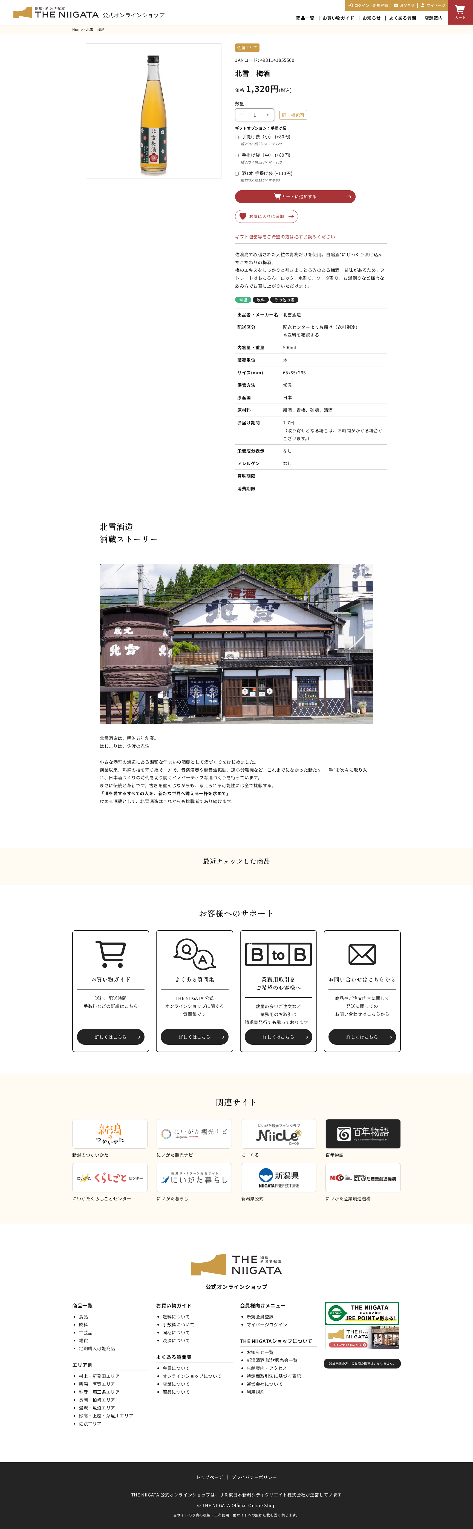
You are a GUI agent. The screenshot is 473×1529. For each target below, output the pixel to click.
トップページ (209, 1477)
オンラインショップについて (192, 1376)
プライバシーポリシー (254, 1477)
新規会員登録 (260, 1316)
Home (77, 29)
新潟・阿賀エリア (97, 1384)
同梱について (176, 1332)
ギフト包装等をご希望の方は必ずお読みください (285, 236)
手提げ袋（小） (266, 136)
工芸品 (86, 1332)
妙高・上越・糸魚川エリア (106, 1415)
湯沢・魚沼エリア (97, 1407)
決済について (176, 1340)
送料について (176, 1316)
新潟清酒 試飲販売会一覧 (272, 1360)
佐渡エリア (90, 1423)
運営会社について (265, 1384)
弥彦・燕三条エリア (99, 1391)
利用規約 (256, 1391)
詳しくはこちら (111, 1037)
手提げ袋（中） (266, 154)
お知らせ (372, 17)
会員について (176, 1368)
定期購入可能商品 (97, 1348)
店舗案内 (434, 17)
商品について (176, 1391)
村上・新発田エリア (99, 1376)
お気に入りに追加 (266, 216)
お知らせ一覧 (260, 1352)
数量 (239, 103)
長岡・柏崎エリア (97, 1399)
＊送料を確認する (301, 334)
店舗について (176, 1384)
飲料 (83, 1324)
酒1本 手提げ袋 (267, 173)
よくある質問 (402, 17)
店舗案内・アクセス (267, 1368)
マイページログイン (267, 1324)
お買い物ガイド (338, 17)
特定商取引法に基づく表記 (274, 1376)
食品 (83, 1316)
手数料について (178, 1324)
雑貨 (83, 1340)
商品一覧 (305, 17)
